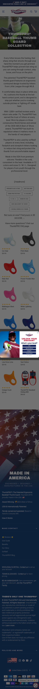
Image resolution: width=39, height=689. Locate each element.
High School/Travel (29, 348)
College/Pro (29, 350)
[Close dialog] (37, 332)
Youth (29, 345)
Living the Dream (29, 353)
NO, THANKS (29, 355)
